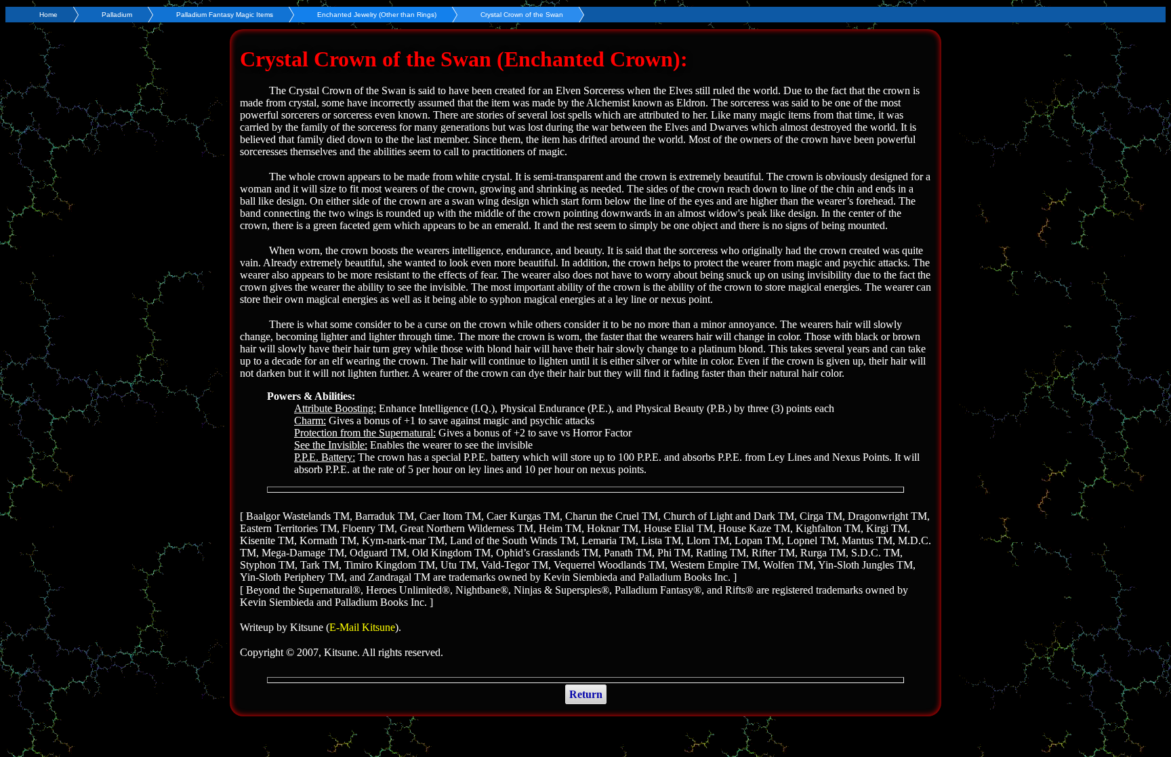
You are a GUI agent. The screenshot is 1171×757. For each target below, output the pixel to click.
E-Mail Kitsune (362, 627)
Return (585, 694)
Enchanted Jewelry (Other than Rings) (376, 14)
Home (48, 14)
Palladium (117, 14)
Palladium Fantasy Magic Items (224, 14)
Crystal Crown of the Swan (521, 14)
